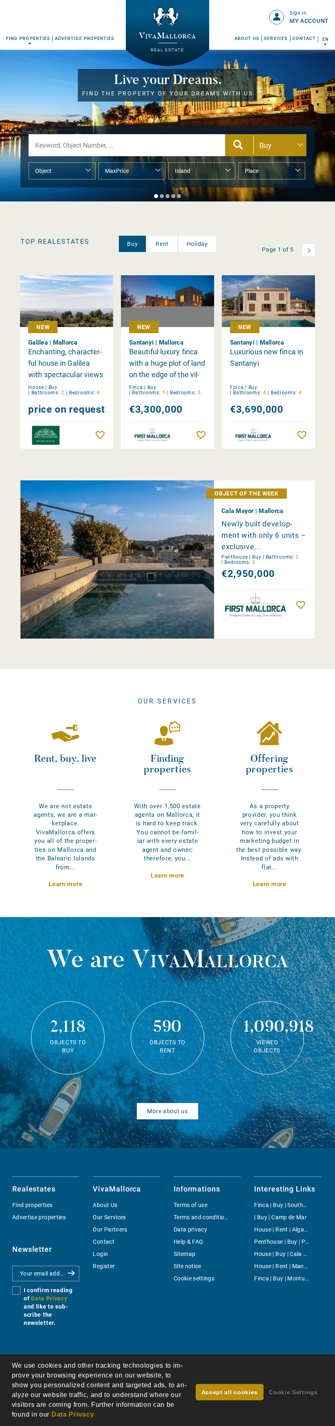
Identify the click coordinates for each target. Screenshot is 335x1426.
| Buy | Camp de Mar (280, 1217)
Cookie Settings (293, 1392)
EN (325, 39)
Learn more (65, 884)
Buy (132, 244)
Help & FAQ (188, 1241)
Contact (304, 38)
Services (276, 38)
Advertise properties (39, 1217)
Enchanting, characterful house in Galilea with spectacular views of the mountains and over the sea (65, 363)
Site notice (187, 1266)
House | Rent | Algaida (283, 1229)
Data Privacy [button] (72, 1414)
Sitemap (184, 1254)
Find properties (32, 1205)
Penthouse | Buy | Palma (286, 1241)
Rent (162, 244)
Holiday (197, 244)
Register (104, 1266)
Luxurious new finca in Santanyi (266, 357)
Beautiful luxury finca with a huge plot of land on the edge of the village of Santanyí (167, 363)
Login (100, 1254)
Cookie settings (194, 1278)
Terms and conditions (202, 1217)
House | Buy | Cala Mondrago (292, 1254)
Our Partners (110, 1229)
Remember (102, 435)
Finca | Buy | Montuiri (282, 1278)
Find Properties (28, 38)
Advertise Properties (84, 38)
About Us (247, 38)
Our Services (109, 1217)
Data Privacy (49, 1298)
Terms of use (191, 1205)
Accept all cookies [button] (229, 1392)
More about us (167, 1111)
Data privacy (190, 1229)
